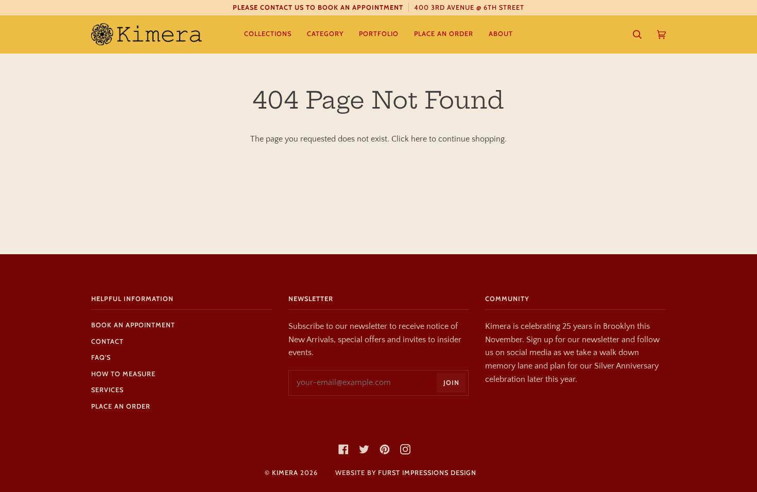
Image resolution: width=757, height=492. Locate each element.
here (419, 139)
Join (451, 382)
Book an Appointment (133, 325)
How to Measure (123, 374)
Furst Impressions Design (427, 473)
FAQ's (101, 357)
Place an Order (120, 406)
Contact (107, 341)
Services (107, 390)
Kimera (285, 473)
